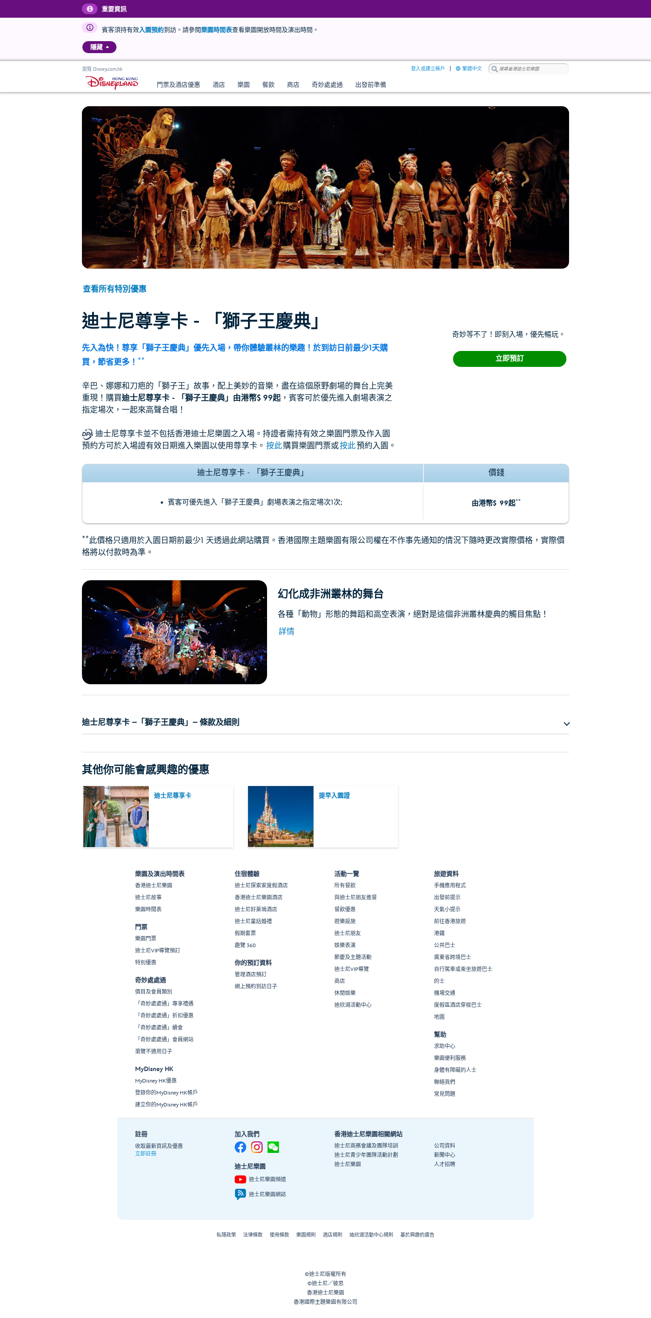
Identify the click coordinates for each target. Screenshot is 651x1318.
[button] (325, 722)
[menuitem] (107, 47)
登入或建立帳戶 (428, 69)
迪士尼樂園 (347, 1164)
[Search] (494, 69)
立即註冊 (145, 1154)
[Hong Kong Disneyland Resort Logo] (112, 83)
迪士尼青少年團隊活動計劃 (366, 1155)
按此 (274, 446)
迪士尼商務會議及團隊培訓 (366, 1146)
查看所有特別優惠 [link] (115, 289)
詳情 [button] (286, 631)
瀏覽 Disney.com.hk (102, 69)
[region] (99, 47)
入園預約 (151, 30)
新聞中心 (444, 1155)
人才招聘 (444, 1164)
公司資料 (444, 1146)
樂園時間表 (216, 30)
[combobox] (528, 69)
